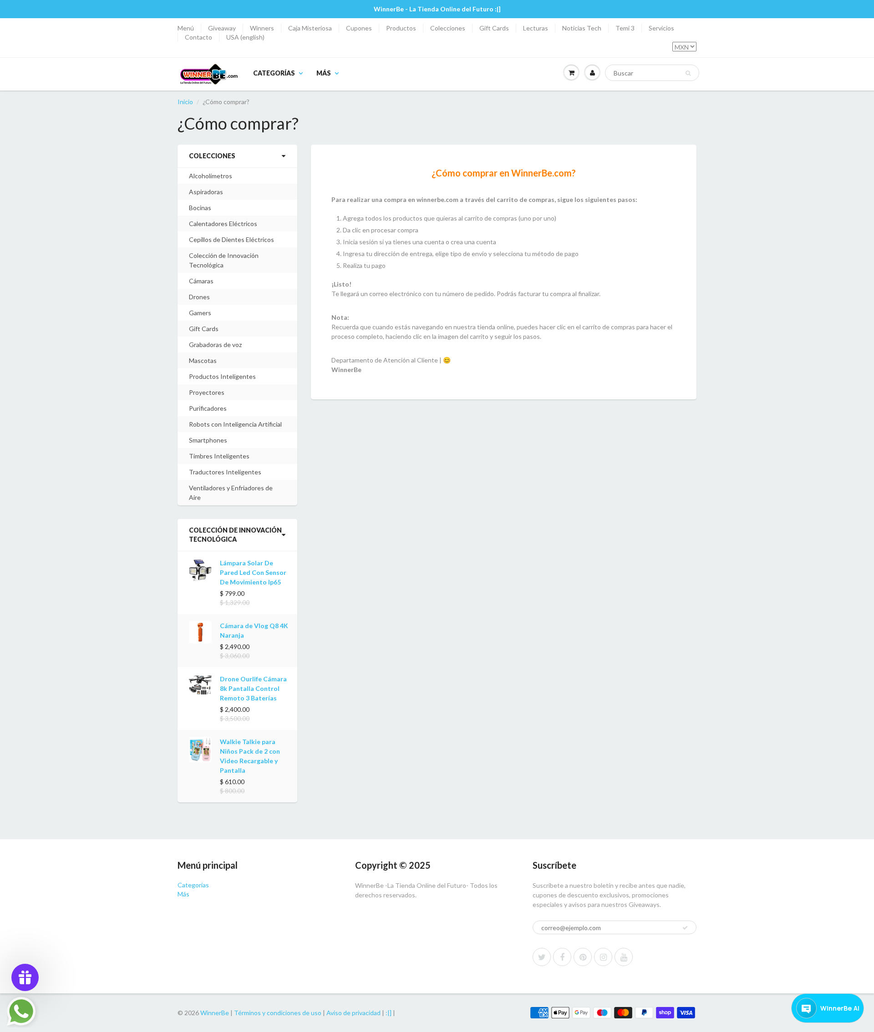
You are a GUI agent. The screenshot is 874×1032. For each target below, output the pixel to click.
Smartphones (208, 440)
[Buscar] (688, 73)
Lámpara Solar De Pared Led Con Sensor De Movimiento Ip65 (253, 572)
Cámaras (201, 281)
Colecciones (447, 28)
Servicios (661, 28)
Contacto (198, 37)
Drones (199, 297)
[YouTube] (624, 957)
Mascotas (203, 360)
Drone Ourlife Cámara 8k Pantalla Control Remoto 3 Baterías (253, 688)
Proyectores (206, 392)
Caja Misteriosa (310, 28)
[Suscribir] (685, 928)
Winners (262, 28)
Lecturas (535, 28)
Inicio (185, 102)
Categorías (274, 73)
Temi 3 (625, 28)
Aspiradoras (206, 192)
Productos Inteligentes (222, 376)
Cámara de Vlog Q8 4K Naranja (254, 630)
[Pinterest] (583, 957)
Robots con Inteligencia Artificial (235, 424)
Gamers (200, 313)
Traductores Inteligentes (225, 472)
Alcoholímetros (210, 176)
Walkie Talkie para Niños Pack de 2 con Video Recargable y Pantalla (250, 756)
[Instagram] (603, 957)
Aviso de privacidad (353, 1013)
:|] (388, 1013)
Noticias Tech (581, 28)
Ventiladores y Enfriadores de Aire (231, 492)
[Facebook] (562, 957)
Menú (186, 28)
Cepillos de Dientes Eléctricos (231, 239)
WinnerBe (214, 1013)
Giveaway (222, 28)
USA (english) (245, 37)
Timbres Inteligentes (219, 456)
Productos (401, 28)
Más (323, 73)
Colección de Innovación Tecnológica (224, 260)
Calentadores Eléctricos (223, 223)
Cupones (359, 28)
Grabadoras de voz (215, 344)
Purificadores (208, 408)
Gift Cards (494, 28)
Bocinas (200, 207)
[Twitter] (542, 957)
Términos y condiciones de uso (277, 1013)
